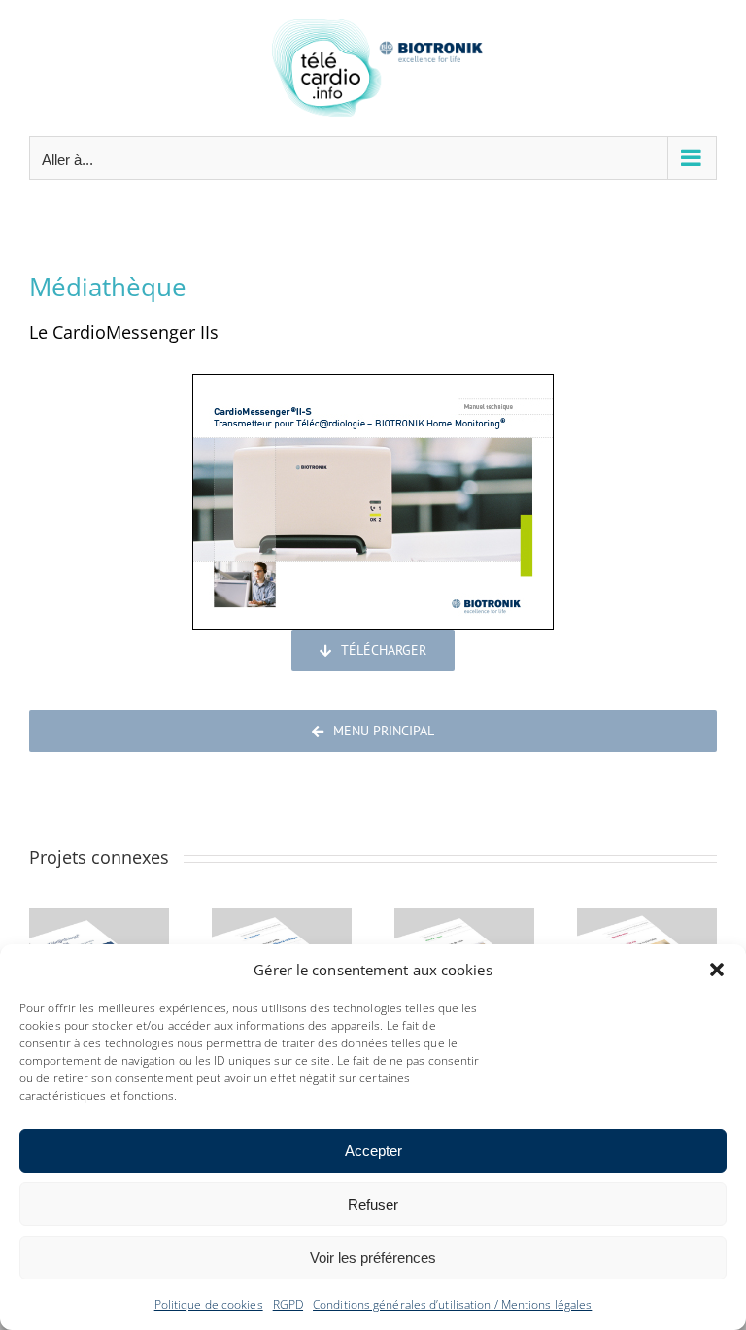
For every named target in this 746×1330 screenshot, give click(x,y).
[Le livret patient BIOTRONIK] (99, 920)
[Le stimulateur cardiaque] (464, 920)
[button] (717, 969)
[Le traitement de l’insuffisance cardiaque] (282, 920)
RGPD (288, 1304)
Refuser (373, 1204)
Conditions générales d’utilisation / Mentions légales (452, 1304)
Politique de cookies (208, 1304)
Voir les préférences (373, 1257)
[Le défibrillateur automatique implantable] (647, 920)
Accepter (373, 1150)
